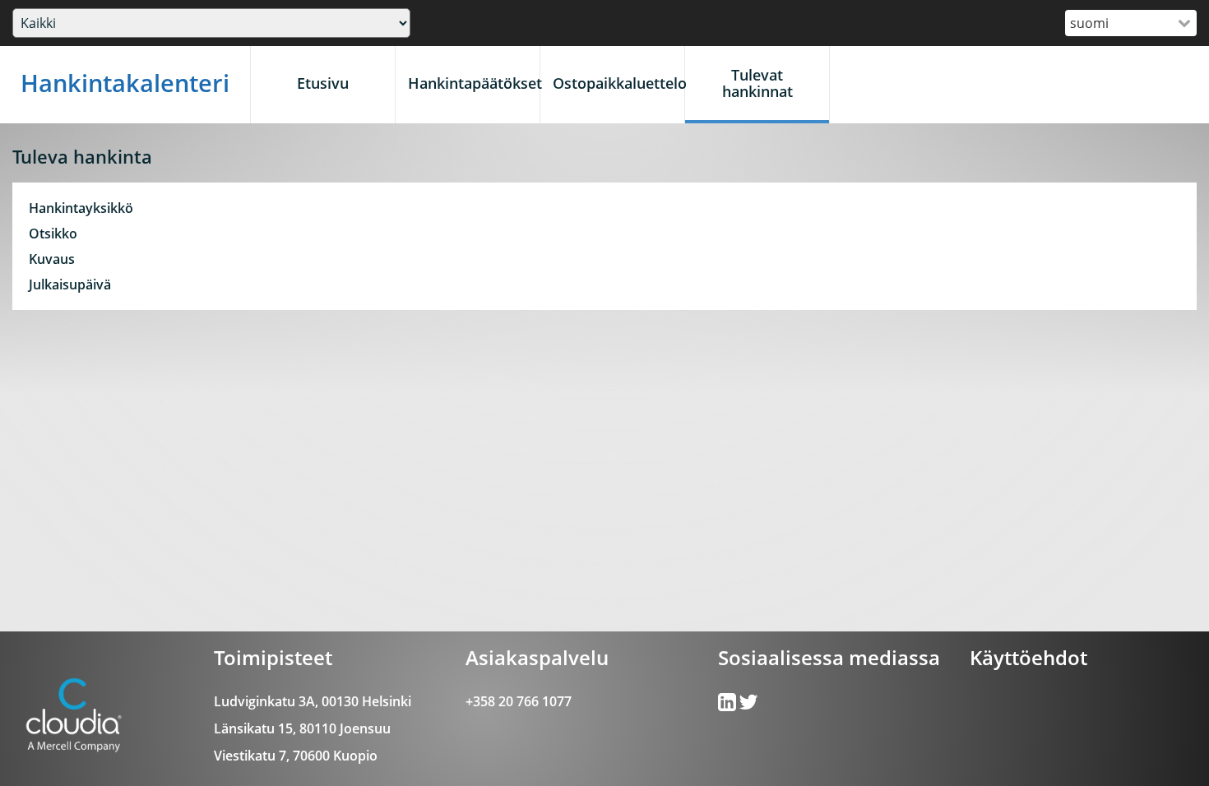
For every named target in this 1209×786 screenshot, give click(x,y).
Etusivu (323, 83)
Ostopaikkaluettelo (618, 83)
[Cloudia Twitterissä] (728, 705)
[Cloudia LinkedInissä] (748, 705)
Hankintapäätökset (474, 83)
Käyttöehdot (1028, 657)
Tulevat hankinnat (757, 83)
